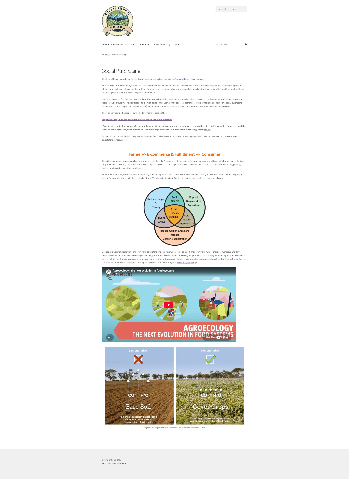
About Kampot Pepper (112, 44)
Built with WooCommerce (114, 463)
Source (207, 129)
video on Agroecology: (187, 262)
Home (107, 54)
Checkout (144, 44)
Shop (177, 44)
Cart (133, 44)
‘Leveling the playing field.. (154, 99)
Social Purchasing (162, 44)
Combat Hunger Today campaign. (190, 79)
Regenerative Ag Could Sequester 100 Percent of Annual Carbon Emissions (137, 119)
